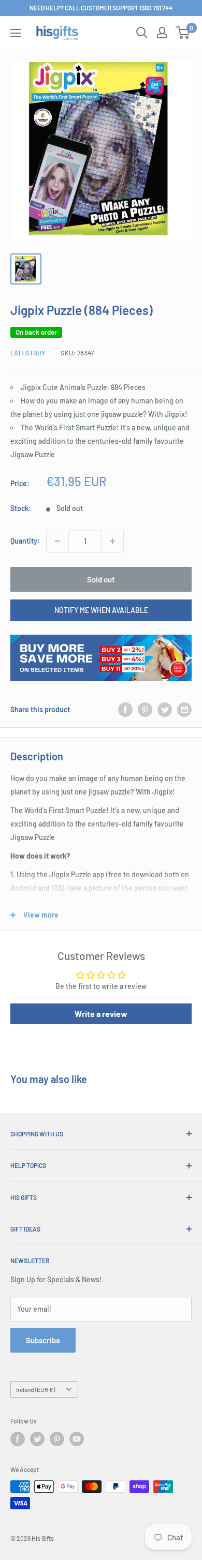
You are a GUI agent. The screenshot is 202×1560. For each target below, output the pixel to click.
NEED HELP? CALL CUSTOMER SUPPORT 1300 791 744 (101, 7)
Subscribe (43, 1340)
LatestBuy (28, 353)
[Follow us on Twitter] (37, 1439)
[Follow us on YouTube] (76, 1439)
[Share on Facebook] (125, 709)
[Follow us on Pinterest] (57, 1439)
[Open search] (142, 32)
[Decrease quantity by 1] (57, 541)
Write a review (101, 1013)
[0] (183, 32)
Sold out (101, 579)
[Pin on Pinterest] (145, 709)
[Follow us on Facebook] (17, 1439)
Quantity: (25, 540)
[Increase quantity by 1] (112, 541)
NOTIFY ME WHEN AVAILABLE (101, 610)
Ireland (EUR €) (35, 1389)
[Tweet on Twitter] (164, 709)
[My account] (162, 32)
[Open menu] (15, 33)
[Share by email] (184, 709)
